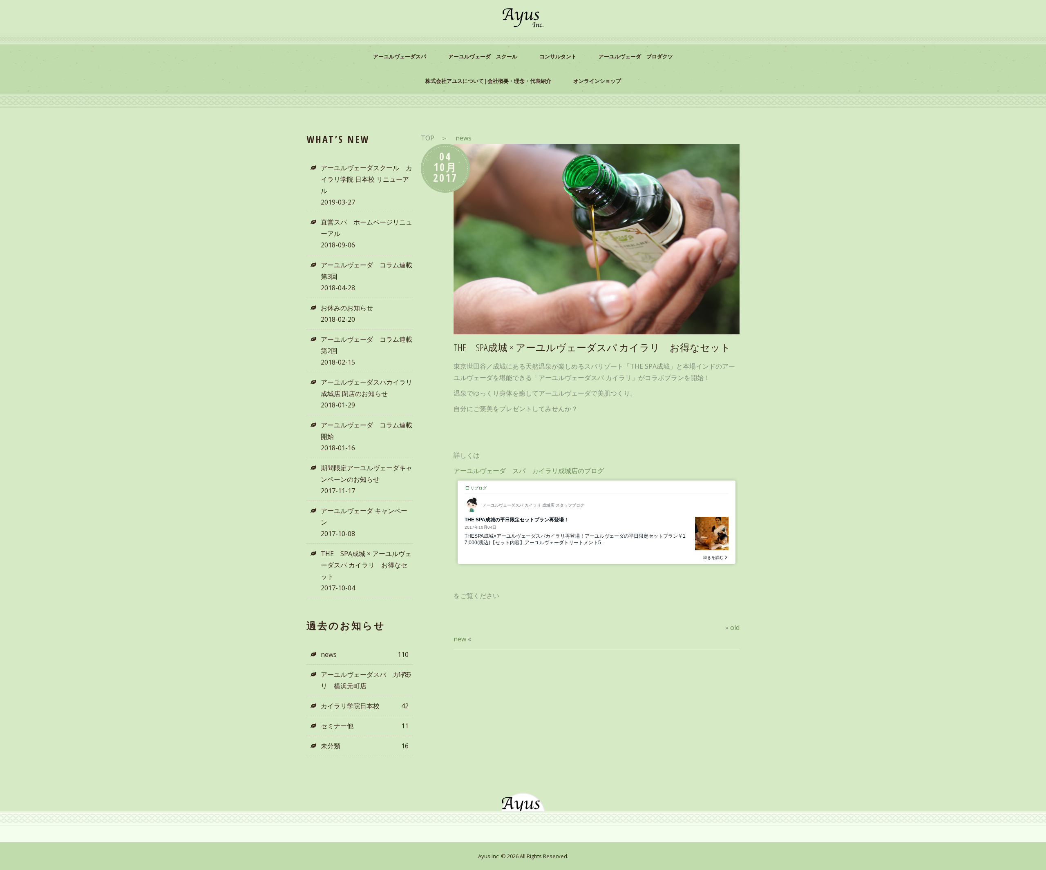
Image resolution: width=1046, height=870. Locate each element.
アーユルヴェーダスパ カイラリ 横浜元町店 (366, 680)
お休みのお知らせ (347, 307)
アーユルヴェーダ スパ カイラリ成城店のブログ (529, 470)
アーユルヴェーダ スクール (482, 56)
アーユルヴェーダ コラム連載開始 (366, 431)
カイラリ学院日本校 (365, 705)
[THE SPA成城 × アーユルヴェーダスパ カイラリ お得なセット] (597, 239)
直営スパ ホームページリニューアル (366, 228)
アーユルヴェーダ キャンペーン (364, 516)
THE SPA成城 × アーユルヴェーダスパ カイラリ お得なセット (366, 565)
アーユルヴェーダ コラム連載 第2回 (367, 345)
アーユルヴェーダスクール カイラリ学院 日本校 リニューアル (366, 179)
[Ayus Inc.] (523, 17)
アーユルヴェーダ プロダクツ (636, 56)
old (735, 627)
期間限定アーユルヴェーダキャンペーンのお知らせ (366, 473)
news (365, 654)
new (460, 638)
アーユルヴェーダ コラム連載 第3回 (367, 270)
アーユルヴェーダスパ (399, 56)
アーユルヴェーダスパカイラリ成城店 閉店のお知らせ (366, 388)
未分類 (365, 745)
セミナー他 (365, 725)
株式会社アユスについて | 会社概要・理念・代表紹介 (488, 81)
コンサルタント (558, 56)
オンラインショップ (597, 81)
